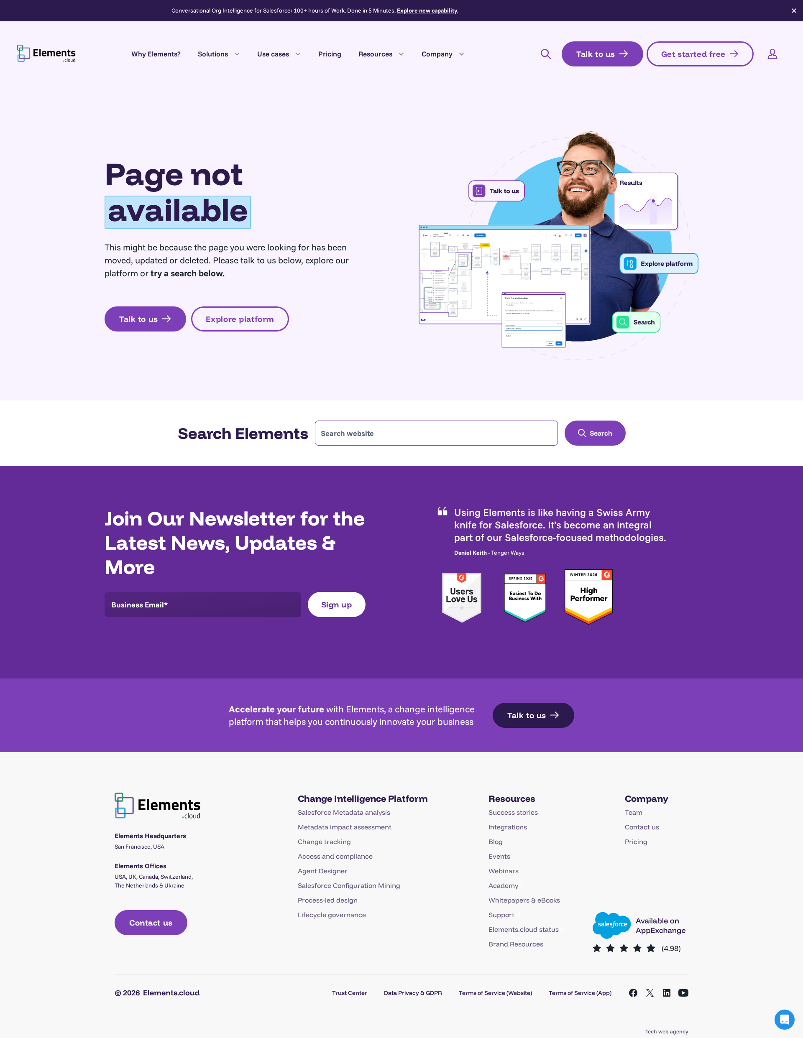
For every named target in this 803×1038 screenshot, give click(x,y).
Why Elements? (156, 53)
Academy (503, 885)
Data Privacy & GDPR (413, 993)
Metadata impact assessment (344, 827)
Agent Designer (323, 871)
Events (499, 856)
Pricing (329, 53)
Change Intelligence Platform (363, 798)
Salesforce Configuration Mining (349, 885)
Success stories (513, 812)
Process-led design (328, 900)
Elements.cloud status (523, 929)
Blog (495, 841)
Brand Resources (515, 944)
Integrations (507, 827)
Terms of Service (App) (580, 993)
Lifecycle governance (332, 914)
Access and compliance (335, 856)
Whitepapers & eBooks (524, 900)
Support (501, 914)
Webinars (503, 871)
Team (633, 812)
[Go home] (46, 52)
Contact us (642, 827)
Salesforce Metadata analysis (344, 812)
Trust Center (349, 993)
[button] (785, 1020)
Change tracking (324, 841)
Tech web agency (666, 1031)
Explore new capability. (427, 10)
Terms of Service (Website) (495, 993)
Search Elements (243, 433)
